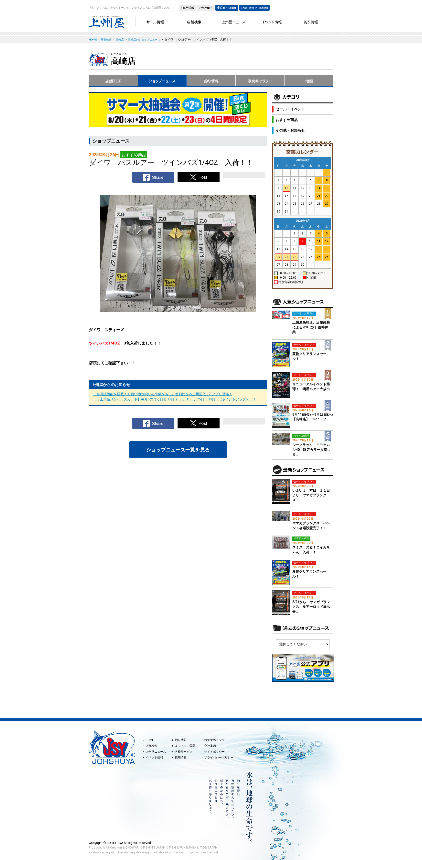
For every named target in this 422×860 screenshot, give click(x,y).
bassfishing (126, 852)
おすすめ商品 (287, 120)
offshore (160, 852)
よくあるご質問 (185, 746)
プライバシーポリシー (218, 757)
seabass (95, 852)
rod (186, 852)
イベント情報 (154, 757)
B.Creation (114, 847)
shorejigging (144, 852)
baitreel (212, 852)
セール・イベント (290, 109)
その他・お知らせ (290, 130)
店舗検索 (151, 746)
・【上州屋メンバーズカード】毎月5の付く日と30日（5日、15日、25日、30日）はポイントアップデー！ (174, 399)
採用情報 (181, 757)
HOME (150, 740)
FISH (172, 847)
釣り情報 (181, 740)
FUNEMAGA (187, 847)
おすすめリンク (214, 740)
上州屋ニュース (156, 751)
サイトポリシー (214, 751)
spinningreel (198, 852)
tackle (178, 852)
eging (106, 852)
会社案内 (210, 746)
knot (170, 852)
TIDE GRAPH (208, 847)
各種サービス (183, 751)
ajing (114, 852)
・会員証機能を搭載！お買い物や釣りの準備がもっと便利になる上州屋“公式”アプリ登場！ (162, 394)
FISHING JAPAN (154, 847)
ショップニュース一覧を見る (178, 450)
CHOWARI (132, 847)
